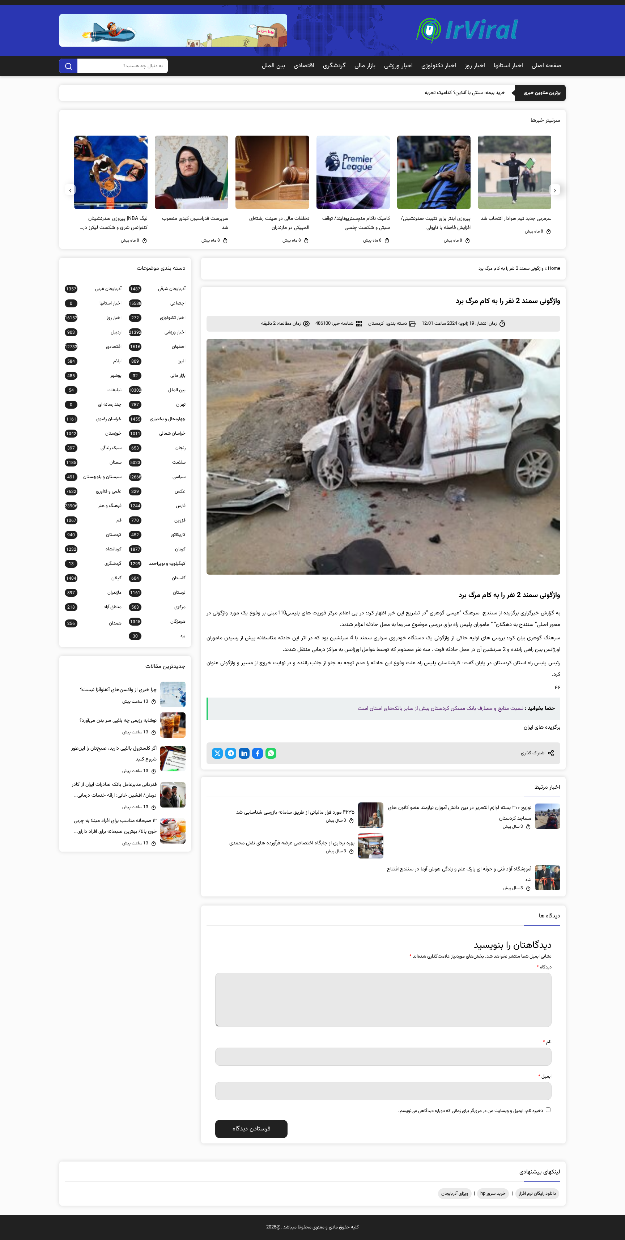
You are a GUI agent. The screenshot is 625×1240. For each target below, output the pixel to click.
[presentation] (554, 189)
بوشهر (94, 375)
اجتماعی (157, 303)
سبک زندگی (94, 448)
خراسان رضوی (94, 419)
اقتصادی (304, 66)
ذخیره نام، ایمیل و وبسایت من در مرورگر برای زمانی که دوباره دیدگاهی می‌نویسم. (470, 1111)
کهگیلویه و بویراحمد (158, 563)
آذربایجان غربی (94, 289)
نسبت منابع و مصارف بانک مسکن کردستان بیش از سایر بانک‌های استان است (440, 708)
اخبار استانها (508, 66)
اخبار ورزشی (398, 66)
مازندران (94, 592)
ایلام (94, 361)
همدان (94, 623)
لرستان (158, 592)
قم (94, 520)
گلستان (158, 578)
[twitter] (217, 753)
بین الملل (273, 66)
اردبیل (94, 332)
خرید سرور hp (493, 1193)
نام (547, 1042)
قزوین (158, 520)
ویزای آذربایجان (454, 1193)
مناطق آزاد (94, 607)
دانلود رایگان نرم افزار (537, 1193)
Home (554, 268)
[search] (68, 66)
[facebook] (257, 753)
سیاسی (157, 477)
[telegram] (230, 753)
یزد (159, 636)
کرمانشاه (94, 549)
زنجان (158, 448)
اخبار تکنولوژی (438, 66)
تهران (158, 404)
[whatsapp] (270, 753)
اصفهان (158, 346)
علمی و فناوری (94, 491)
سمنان (94, 462)
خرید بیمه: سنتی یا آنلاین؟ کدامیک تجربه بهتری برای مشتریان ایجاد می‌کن (432, 93)
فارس (158, 506)
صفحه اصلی (546, 66)
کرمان (158, 549)
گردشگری (334, 66)
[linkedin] (244, 753)
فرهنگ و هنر (93, 506)
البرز (158, 361)
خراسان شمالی (158, 433)
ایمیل (545, 1076)
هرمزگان (158, 621)
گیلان (94, 578)
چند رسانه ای (96, 404)
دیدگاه (544, 967)
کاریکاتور (158, 534)
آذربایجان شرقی (158, 289)
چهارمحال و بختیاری (158, 419)
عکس (158, 491)
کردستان (376, 323)
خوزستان (94, 433)
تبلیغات (95, 390)
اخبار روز (475, 66)
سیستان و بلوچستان (94, 477)
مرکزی (158, 607)
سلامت (158, 462)
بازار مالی (364, 66)
